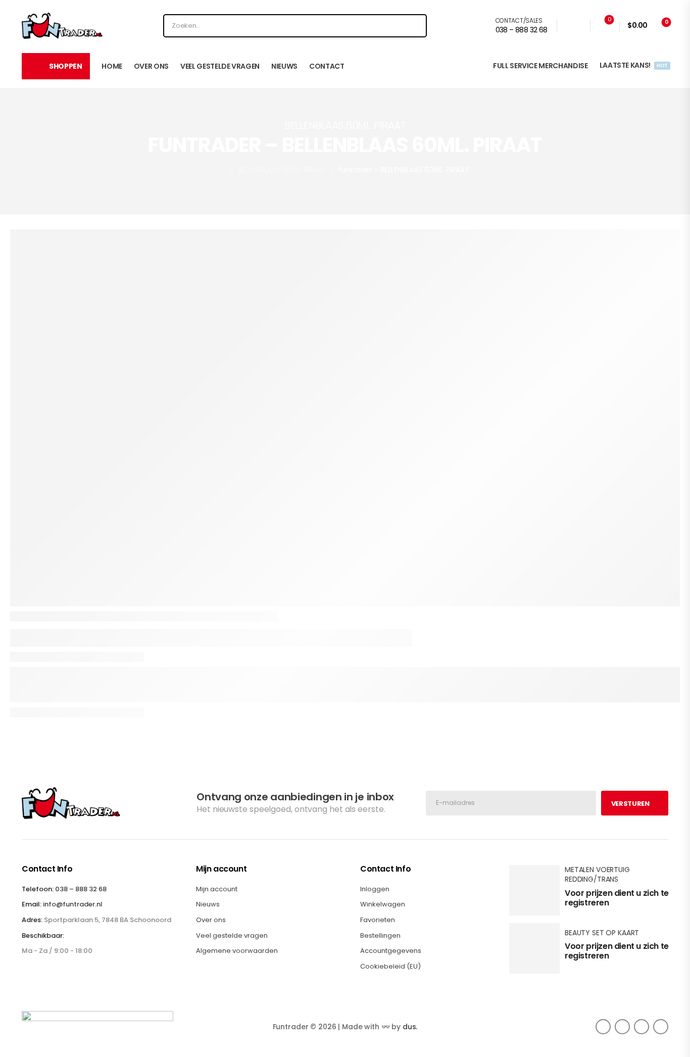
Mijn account (216, 889)
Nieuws (284, 66)
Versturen (630, 803)
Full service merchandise (540, 66)
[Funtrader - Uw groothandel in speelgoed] (62, 26)
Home (112, 66)
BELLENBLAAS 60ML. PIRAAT (282, 170)
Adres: (32, 920)
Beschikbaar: (43, 936)
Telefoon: (38, 889)
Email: (31, 904)
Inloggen (374, 889)
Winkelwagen (382, 904)
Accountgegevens (390, 951)
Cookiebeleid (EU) (390, 967)
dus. (410, 1027)
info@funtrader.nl (73, 904)
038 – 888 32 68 (81, 889)
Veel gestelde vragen (220, 66)
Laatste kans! (633, 65)
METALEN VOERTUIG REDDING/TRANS (597, 874)
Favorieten (377, 920)
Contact (326, 66)
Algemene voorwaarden (237, 951)
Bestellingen (380, 936)
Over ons (151, 66)
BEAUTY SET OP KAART (602, 933)
